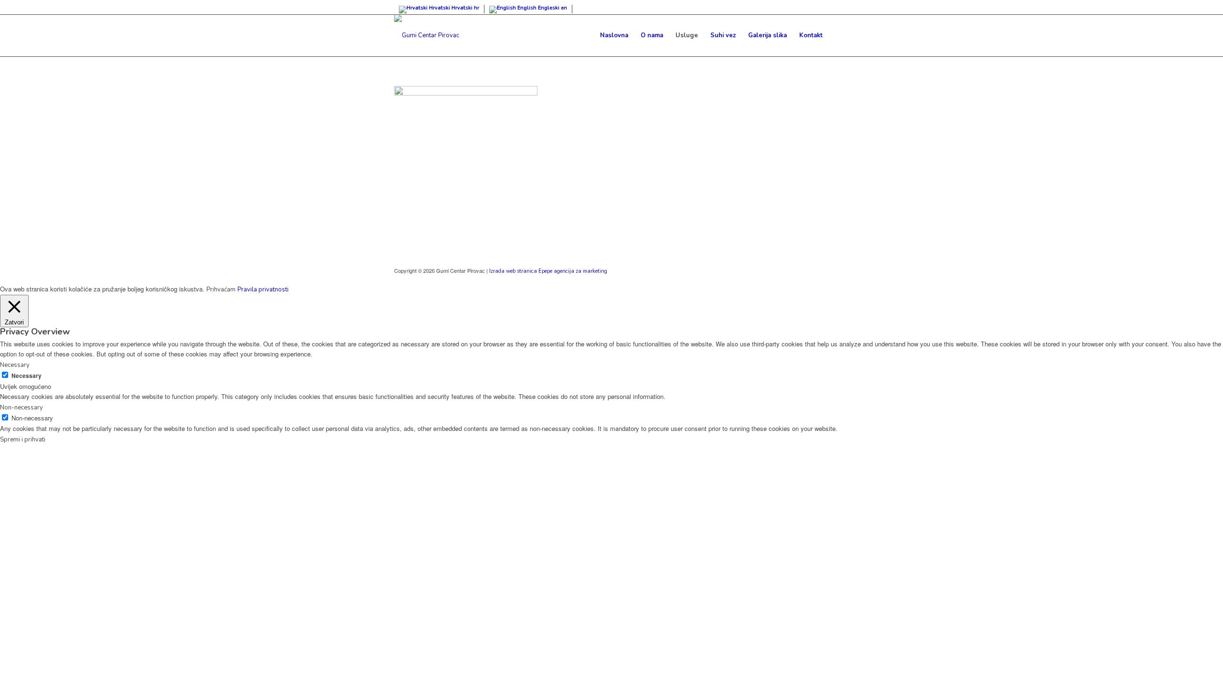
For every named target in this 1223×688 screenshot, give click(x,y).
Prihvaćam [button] (221, 289)
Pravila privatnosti (263, 289)
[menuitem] (614, 35)
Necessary (26, 376)
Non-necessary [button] (21, 407)
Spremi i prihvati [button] (22, 439)
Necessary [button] (15, 365)
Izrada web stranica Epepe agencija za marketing (548, 271)
